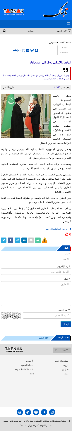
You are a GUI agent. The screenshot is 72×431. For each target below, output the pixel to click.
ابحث (66, 373)
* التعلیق (66, 279)
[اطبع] (15, 50)
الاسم (68, 254)
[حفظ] (23, 50)
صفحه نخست (65, 43)
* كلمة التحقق (64, 310)
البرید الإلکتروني (63, 266)
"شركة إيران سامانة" (29, 425)
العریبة (65, 349)
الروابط (65, 365)
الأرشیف (30, 361)
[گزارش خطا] (44, 240)
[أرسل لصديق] (19, 50)
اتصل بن (65, 369)
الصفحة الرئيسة (62, 361)
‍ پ (32, 49)
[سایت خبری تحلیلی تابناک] (16, 7)
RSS (32, 373)
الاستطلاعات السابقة (24, 369)
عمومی (52, 43)
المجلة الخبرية (27, 365)
